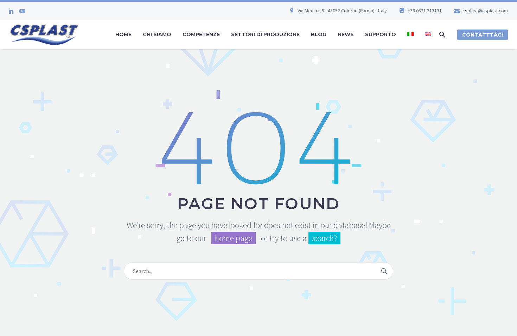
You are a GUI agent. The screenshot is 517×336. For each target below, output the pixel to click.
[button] (442, 34)
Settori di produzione (265, 34)
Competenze (201, 34)
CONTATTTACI (482, 35)
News (346, 34)
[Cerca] (384, 271)
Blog (318, 34)
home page (233, 238)
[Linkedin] (11, 11)
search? (324, 238)
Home (123, 34)
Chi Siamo (157, 34)
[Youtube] (22, 11)
